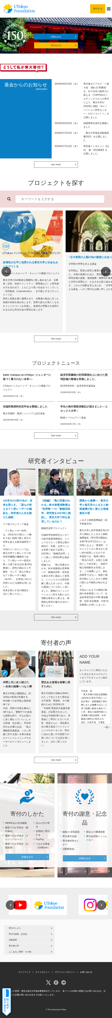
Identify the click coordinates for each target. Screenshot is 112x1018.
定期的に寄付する (43, 833)
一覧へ (107, 727)
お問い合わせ (86, 972)
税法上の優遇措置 (95, 832)
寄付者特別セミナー (71, 843)
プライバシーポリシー (65, 972)
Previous (6, 271)
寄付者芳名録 (70, 836)
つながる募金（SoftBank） (43, 846)
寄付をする (56, 45)
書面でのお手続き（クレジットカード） (16, 837)
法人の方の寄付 (43, 825)
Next (106, 271)
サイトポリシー (42, 972)
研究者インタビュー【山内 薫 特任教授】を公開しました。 (96, 150)
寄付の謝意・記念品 (18, 934)
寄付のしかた (15, 928)
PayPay (40, 839)
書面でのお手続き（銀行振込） (16, 829)
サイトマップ (24, 972)
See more (56, 338)
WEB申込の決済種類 (16, 823)
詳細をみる (56, 36)
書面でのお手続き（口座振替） (16, 846)
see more (56, 164)
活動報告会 (68, 849)
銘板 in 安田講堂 (71, 832)
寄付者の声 (14, 946)
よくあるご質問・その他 (20, 952)
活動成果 (13, 940)
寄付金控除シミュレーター (96, 838)
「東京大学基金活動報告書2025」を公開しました (96, 137)
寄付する (97, 8)
